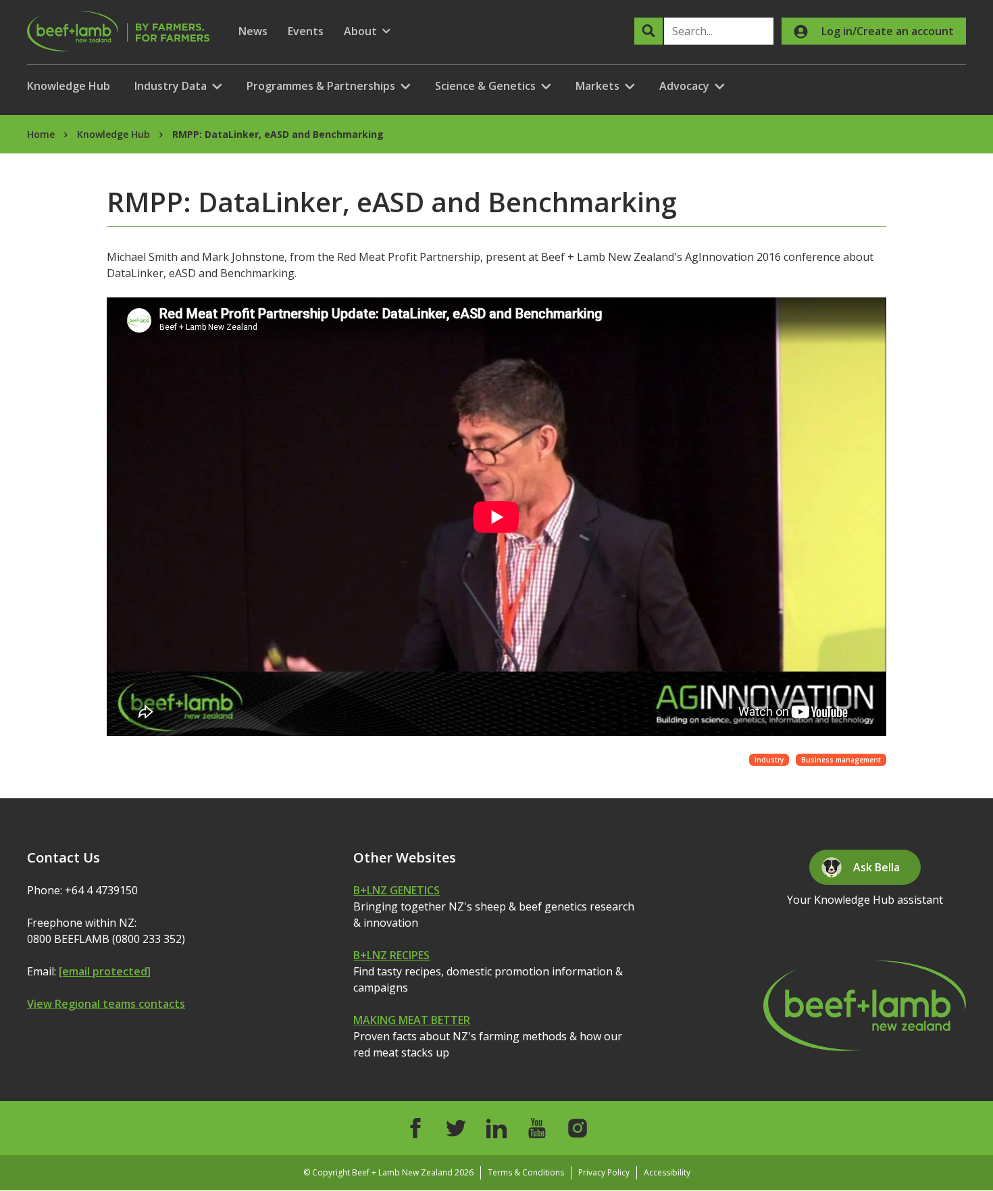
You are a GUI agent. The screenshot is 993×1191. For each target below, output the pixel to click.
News (253, 31)
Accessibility (667, 1172)
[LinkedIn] (496, 1128)
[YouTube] (537, 1128)
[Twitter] (456, 1128)
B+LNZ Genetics (396, 890)
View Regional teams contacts (106, 1003)
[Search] (648, 31)
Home (41, 134)
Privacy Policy (604, 1172)
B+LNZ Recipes (391, 955)
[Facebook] (415, 1128)
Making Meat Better (411, 1020)
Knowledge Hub (68, 85)
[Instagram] (577, 1128)
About (367, 31)
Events (306, 31)
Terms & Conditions (526, 1172)
